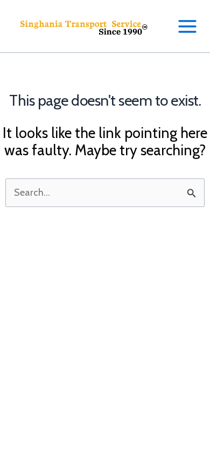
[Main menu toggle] (187, 26)
